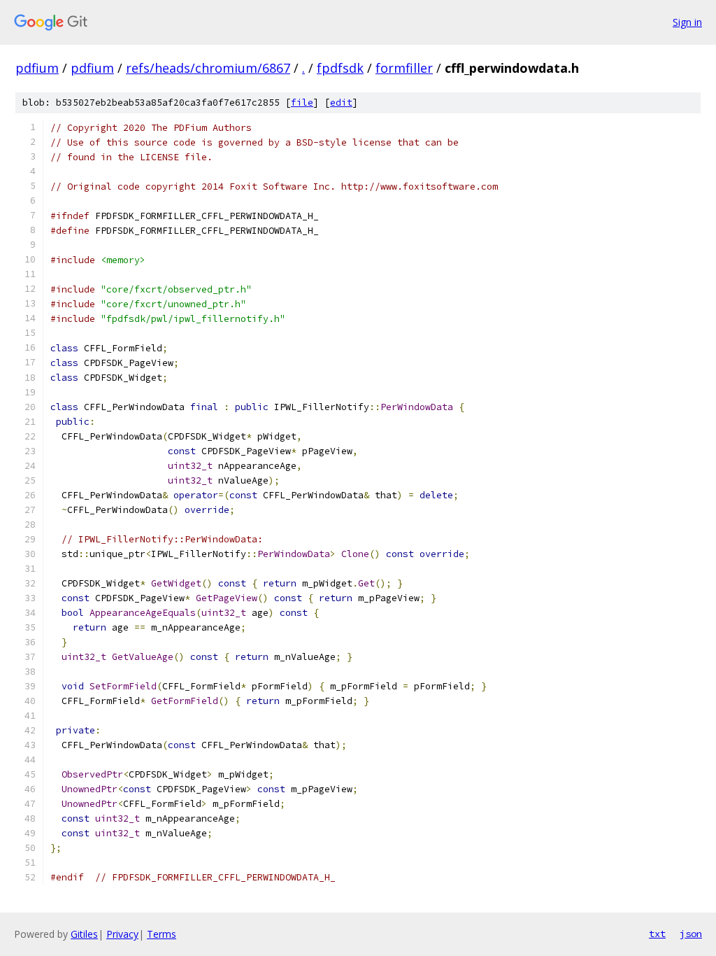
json (691, 933)
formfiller (404, 67)
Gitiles (84, 934)
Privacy (122, 934)
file (302, 102)
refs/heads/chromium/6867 (208, 67)
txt (657, 933)
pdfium (37, 67)
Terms (161, 934)
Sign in (687, 22)
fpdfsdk (340, 67)
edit (341, 102)
